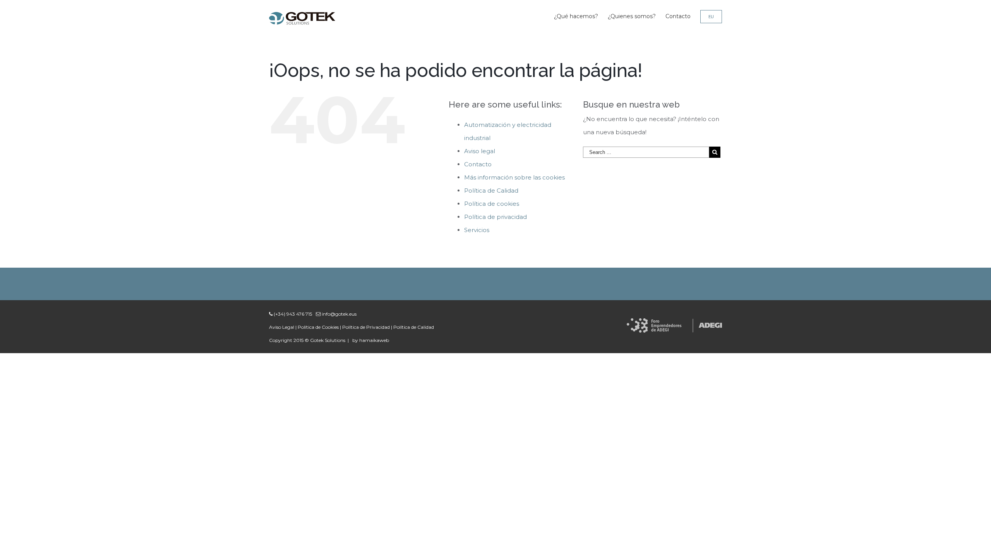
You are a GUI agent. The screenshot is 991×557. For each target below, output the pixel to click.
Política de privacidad (495, 216)
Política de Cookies (318, 327)
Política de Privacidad (366, 327)
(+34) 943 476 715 (292, 314)
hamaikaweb (374, 340)
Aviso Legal (281, 327)
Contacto (478, 164)
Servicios (476, 230)
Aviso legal (479, 151)
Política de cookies (491, 203)
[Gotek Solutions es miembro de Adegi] (674, 325)
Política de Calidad (491, 190)
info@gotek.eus (339, 314)
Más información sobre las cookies (514, 177)
